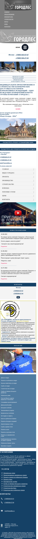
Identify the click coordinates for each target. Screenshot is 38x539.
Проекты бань (7, 479)
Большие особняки (6, 407)
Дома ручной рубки (6, 405)
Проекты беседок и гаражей (8, 421)
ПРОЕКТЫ (5, 176)
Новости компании (18, 230)
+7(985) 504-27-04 (22, 58)
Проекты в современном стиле (7, 435)
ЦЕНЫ (6, 24)
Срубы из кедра (5, 386)
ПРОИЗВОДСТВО (8, 16)
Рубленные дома (5, 395)
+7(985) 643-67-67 (22, 55)
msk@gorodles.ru (6, 163)
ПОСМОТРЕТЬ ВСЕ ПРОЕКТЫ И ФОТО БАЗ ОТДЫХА (18, 149)
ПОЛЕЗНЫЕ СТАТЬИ (8, 192)
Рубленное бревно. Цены (8, 443)
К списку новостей (6, 166)
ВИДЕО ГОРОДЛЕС (8, 173)
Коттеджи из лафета (6, 416)
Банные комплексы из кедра (9, 383)
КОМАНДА (5, 188)
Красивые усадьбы (6, 446)
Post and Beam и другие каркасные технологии (7, 399)
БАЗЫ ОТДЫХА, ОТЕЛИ (18, 81)
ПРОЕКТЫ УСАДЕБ (18, 76)
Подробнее (4, 246)
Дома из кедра (5, 377)
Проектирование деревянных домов (15, 475)
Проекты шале (5, 429)
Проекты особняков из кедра (9, 380)
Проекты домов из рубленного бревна (15, 477)
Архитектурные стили (7, 424)
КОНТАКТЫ (7, 26)
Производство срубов (10, 481)
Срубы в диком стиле (7, 427)
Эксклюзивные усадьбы (7, 410)
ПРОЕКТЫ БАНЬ (18, 80)
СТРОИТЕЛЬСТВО (8, 19)
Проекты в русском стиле (8, 432)
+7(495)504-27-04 (9, 502)
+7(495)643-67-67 (9, 498)
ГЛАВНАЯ (6, 12)
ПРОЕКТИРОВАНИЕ (9, 14)
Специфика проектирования (9, 402)
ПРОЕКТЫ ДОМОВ (18, 78)
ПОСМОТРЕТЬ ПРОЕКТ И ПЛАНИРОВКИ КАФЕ (18, 142)
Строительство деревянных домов (14, 486)
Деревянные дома (9, 473)
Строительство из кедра (8, 388)
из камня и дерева (6, 440)
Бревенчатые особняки (7, 413)
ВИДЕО (6, 21)
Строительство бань (9, 488)
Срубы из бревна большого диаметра (8, 392)
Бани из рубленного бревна (8, 418)
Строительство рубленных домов (14, 490)
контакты (18, 284)
